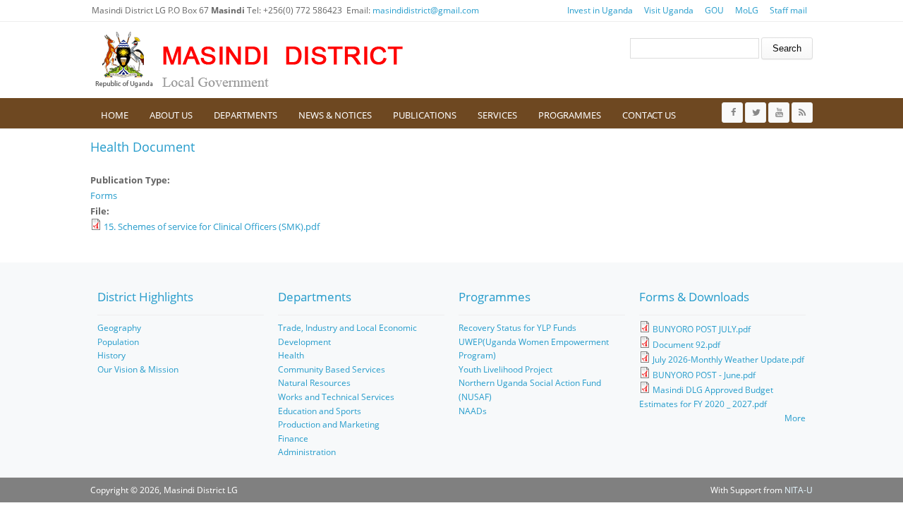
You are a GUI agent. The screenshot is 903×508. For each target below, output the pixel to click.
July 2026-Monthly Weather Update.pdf (728, 359)
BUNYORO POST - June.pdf (704, 375)
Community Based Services (331, 369)
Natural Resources (314, 382)
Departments (245, 115)
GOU (714, 10)
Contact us (649, 115)
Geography (119, 327)
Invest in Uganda (600, 10)
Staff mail (788, 10)
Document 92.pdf (686, 344)
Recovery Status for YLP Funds (517, 327)
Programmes (569, 115)
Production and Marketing (329, 424)
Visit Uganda (668, 10)
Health (291, 355)
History (111, 355)
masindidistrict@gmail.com (425, 10)
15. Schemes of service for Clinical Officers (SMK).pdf (212, 226)
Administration (307, 452)
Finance (293, 438)
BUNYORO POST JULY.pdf (702, 329)
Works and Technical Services (336, 397)
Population (118, 342)
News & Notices (335, 115)
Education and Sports (319, 411)
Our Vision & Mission (137, 369)
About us (171, 115)
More (795, 418)
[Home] (249, 60)
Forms (103, 195)
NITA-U (798, 490)
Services (497, 115)
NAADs (473, 411)
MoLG (746, 10)
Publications (424, 115)
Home (114, 115)
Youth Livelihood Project (505, 369)
